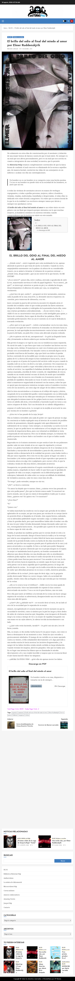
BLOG (9, 37)
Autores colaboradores (12, 895)
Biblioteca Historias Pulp (12, 874)
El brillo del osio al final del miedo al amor (36, 712)
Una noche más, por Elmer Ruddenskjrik (61, 842)
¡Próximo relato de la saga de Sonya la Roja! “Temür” (26, 842)
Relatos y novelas (18, 37)
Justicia (9, 715)
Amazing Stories (9, 899)
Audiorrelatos (8, 878)
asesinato (20, 712)
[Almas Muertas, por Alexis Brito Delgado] (32, 967)
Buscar (8, 855)
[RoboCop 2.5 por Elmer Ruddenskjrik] (9, 967)
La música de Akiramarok (13, 882)
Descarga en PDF (44, 230)
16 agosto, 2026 (24, 845)
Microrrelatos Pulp (10, 886)
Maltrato (15, 715)
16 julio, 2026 (58, 845)
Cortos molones (9, 891)
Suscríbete (71, 21)
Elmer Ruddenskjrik (54, 712)
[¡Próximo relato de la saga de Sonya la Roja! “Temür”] (10, 841)
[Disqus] (37, 755)
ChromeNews (47, 979)
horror (62, 712)
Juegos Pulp (8, 903)
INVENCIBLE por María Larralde (66, 968)
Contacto (7, 907)
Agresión (14, 712)
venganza (21, 715)
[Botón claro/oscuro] (64, 21)
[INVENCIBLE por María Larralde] (55, 967)
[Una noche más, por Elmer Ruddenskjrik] (44, 841)
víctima (27, 715)
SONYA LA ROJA (25, 838)
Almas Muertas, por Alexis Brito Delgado (42, 968)
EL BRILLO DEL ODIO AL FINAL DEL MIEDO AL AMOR (48, 227)
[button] (3, 21)
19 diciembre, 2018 (26, 49)
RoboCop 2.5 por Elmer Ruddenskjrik (20, 967)
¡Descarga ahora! (36, 686)
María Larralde (13, 49)
